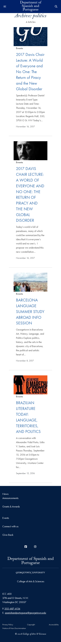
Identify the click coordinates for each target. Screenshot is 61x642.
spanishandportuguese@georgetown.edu (25, 612)
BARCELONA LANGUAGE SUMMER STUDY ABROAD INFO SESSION (30, 311)
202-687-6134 (12, 608)
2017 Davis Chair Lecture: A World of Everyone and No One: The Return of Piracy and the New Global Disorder (30, 72)
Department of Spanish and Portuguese (30, 6)
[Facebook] (26, 546)
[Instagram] (35, 546)
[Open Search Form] (56, 6)
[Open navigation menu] (5, 6)
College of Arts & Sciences (30, 581)
